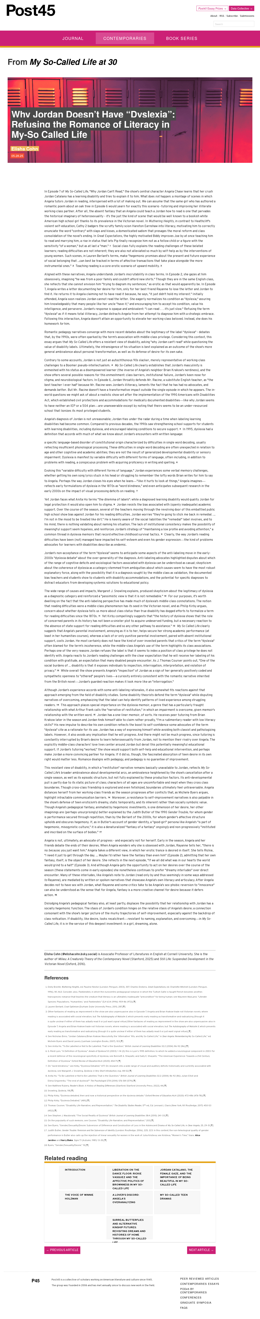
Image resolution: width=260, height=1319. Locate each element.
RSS (222, 16)
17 (101, 832)
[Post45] (31, 10)
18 (56, 895)
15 (94, 715)
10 (165, 596)
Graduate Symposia (195, 1302)
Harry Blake (67, 1140)
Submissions (247, 16)
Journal (73, 38)
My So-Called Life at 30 (73, 61)
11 (99, 616)
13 (58, 670)
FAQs (184, 1307)
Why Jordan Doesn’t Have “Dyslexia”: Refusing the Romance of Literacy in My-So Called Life (93, 124)
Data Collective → (241, 8)
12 (174, 626)
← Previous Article (62, 1250)
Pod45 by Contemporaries (193, 1290)
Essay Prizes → (212, 8)
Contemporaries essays (199, 1284)
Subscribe (232, 16)
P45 (36, 1280)
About (213, 16)
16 (109, 797)
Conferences (191, 1297)
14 (58, 705)
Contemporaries (125, 38)
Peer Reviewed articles (199, 1278)
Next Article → (201, 1250)
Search (219, 24)
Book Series (182, 38)
